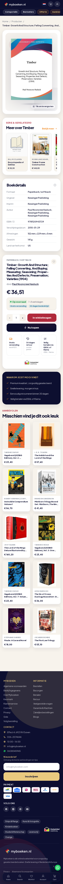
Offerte (43, 12)
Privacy (7, 712)
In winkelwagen (42, 317)
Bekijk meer (48, 128)
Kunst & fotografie (31, 821)
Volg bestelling (11, 721)
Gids (6, 716)
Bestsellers (28, 12)
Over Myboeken (11, 695)
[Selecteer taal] (44, 4)
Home (5, 21)
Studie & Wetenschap (14, 832)
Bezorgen (38, 690)
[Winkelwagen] (50, 4)
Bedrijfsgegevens (12, 690)
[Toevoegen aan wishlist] (53, 261)
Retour (36, 699)
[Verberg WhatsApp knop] (52, 867)
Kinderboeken (11, 827)
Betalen (37, 695)
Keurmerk (8, 699)
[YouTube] (27, 809)
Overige (8, 837)
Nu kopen (33, 327)
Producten (17, 21)
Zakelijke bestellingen (43, 712)
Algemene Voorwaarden (22, 872)
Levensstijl (33, 832)
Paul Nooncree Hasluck (25, 284)
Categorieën (11, 12)
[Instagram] (13, 809)
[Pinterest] (20, 809)
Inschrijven (31, 776)
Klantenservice (11, 703)
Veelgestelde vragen (43, 703)
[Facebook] (6, 809)
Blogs (36, 716)
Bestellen (37, 686)
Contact (8, 708)
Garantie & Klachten (42, 708)
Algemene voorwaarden (15, 686)
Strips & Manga (11, 821)
